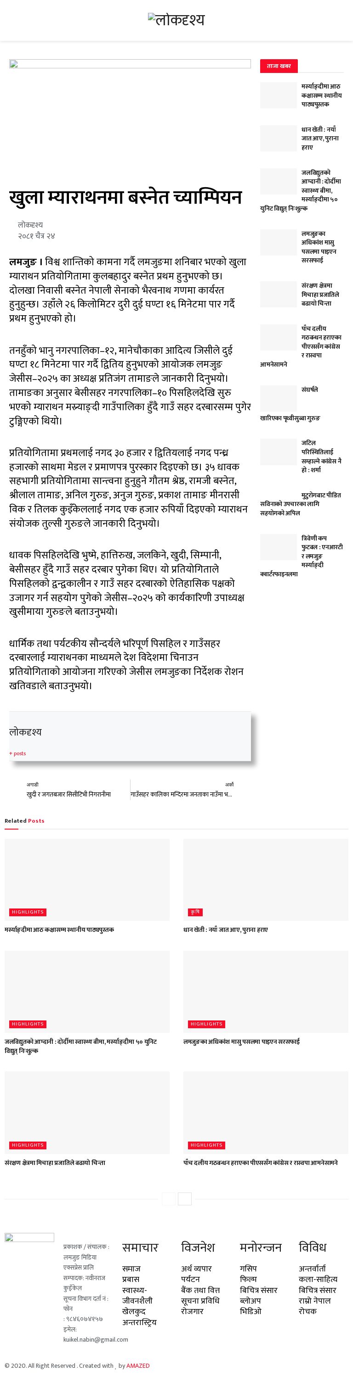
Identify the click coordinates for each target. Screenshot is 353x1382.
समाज (131, 1269)
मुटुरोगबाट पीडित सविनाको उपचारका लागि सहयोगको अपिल (300, 504)
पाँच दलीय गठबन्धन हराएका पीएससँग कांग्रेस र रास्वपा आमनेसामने (260, 1163)
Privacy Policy (278, 1366)
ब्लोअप (250, 1301)
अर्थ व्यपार (196, 1269)
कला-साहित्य (318, 1280)
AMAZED (138, 1365)
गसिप (248, 1269)
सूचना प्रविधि (200, 1301)
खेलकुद (134, 1312)
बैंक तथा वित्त (200, 1291)
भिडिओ (251, 1312)
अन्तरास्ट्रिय (139, 1323)
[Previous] (169, 1199)
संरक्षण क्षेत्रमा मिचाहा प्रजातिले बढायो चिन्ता (320, 294)
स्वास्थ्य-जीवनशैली (137, 1296)
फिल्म (248, 1280)
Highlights (28, 912)
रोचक (308, 1312)
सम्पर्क (245, 1366)
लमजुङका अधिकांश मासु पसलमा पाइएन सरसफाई (319, 247)
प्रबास (130, 1280)
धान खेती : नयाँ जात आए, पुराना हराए (320, 138)
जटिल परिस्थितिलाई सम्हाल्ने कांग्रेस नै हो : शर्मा (321, 456)
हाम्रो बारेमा (192, 1366)
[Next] (185, 1199)
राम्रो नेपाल (315, 1301)
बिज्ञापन (220, 1366)
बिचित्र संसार (259, 1291)
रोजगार (192, 1312)
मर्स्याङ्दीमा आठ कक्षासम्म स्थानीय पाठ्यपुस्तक (322, 95)
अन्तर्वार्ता (312, 1269)
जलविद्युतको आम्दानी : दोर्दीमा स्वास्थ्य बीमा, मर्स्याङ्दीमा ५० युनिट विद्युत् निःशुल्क (81, 1046)
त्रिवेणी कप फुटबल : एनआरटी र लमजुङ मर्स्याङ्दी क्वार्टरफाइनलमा (301, 556)
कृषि (195, 912)
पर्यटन (190, 1280)
